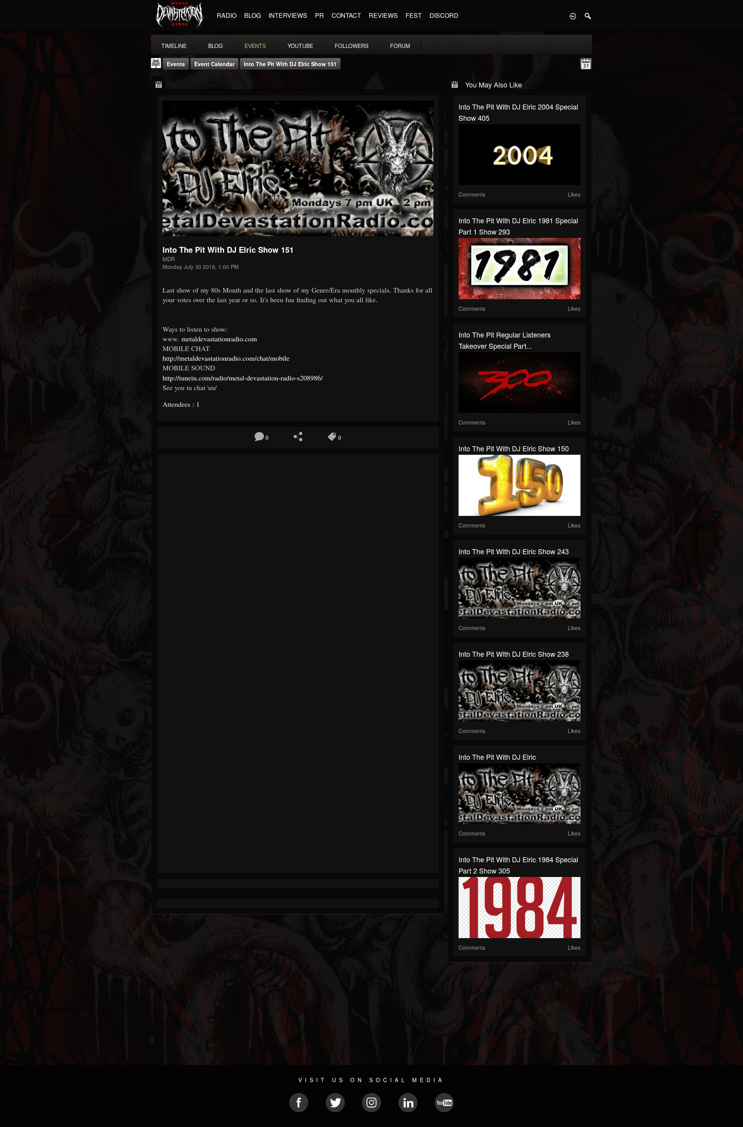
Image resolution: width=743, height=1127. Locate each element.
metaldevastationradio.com (219, 338)
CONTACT (346, 15)
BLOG (252, 15)
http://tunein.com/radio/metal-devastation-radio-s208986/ (243, 377)
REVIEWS (383, 15)
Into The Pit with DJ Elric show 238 (514, 654)
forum (400, 46)
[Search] (588, 15)
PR (319, 15)
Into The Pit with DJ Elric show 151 (290, 64)
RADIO (226, 15)
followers (351, 46)
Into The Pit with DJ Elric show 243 (514, 551)
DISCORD (444, 15)
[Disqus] (298, 563)
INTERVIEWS (288, 15)
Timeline (174, 46)
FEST (414, 15)
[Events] (159, 84)
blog (215, 46)
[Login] (573, 15)
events (255, 46)
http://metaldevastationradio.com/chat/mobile (226, 358)
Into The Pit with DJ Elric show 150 (514, 448)
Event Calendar (214, 64)
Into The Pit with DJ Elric (497, 757)
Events (176, 64)
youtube (300, 46)
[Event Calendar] (586, 63)
